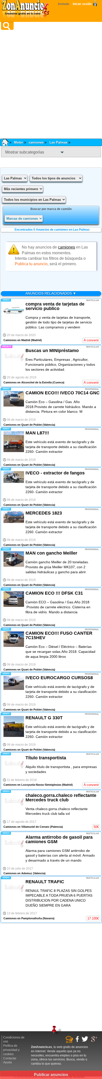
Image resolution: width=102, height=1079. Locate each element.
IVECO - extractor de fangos (55, 472)
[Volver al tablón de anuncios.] (6, 142)
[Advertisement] (51, 84)
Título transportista (46, 757)
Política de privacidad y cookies (11, 1050)
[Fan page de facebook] (78, 1041)
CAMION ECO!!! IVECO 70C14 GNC (63, 392)
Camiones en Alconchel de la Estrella (27, 382)
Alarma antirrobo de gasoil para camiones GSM (59, 839)
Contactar (9, 1058)
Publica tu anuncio (31, 264)
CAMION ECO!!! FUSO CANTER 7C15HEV (59, 635)
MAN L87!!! (37, 432)
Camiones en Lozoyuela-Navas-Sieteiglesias (32, 784)
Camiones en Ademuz (17, 873)
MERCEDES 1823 (44, 513)
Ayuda (7, 1062)
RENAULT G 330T (44, 717)
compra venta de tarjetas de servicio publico (55, 306)
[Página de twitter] (85, 1041)
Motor (18, 142)
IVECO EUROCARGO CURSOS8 (59, 677)
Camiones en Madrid (16, 340)
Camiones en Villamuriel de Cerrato (26, 826)
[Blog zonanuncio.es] (70, 1042)
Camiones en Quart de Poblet (22, 424)
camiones (36, 142)
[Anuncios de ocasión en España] (26, 10)
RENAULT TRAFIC (45, 881)
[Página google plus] (95, 1041)
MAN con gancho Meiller (51, 553)
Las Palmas (58, 142)
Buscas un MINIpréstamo (52, 350)
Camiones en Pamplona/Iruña (22, 918)
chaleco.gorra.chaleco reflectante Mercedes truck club (61, 797)
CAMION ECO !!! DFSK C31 (54, 593)
